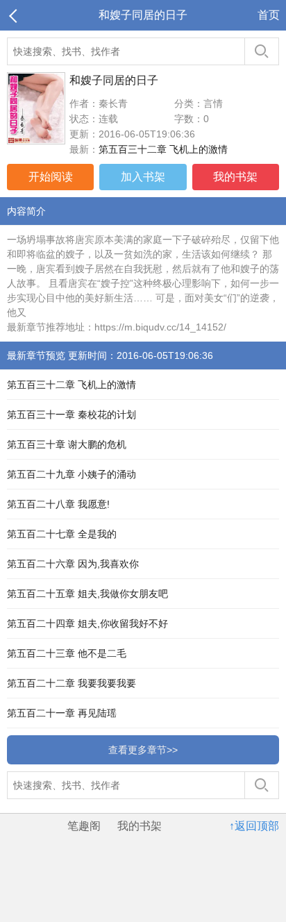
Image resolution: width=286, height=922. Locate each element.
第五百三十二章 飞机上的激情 (163, 149)
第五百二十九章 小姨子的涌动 (71, 474)
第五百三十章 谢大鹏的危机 (66, 444)
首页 (269, 15)
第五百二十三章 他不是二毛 (66, 653)
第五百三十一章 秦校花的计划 (71, 414)
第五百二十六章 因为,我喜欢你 (73, 563)
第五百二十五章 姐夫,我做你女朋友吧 (87, 593)
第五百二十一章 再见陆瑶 (62, 713)
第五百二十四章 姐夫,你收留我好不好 (87, 623)
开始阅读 (50, 177)
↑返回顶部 (254, 826)
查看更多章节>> (143, 749)
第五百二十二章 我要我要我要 (71, 683)
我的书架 (235, 177)
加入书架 (143, 177)
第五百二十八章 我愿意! (58, 504)
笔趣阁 (84, 826)
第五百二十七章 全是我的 (62, 533)
